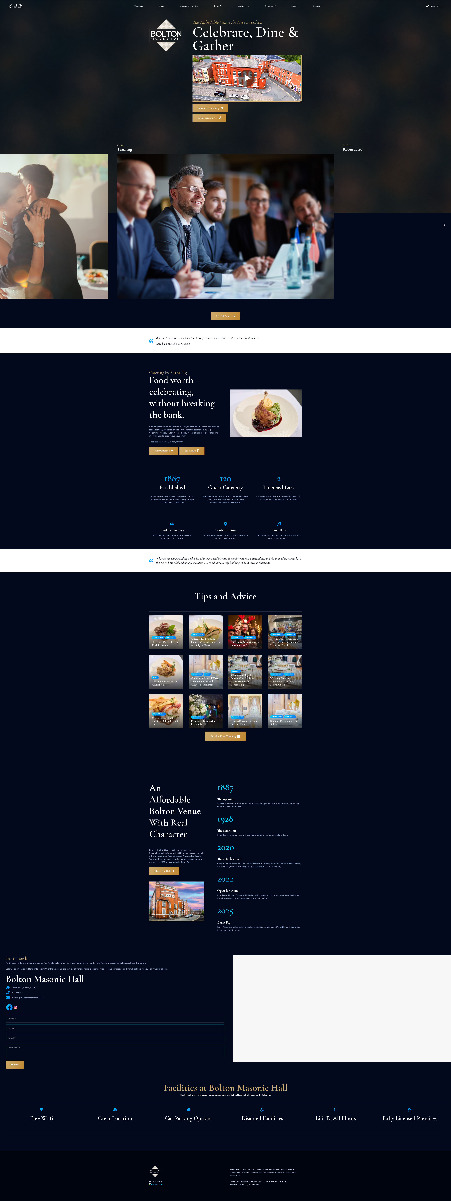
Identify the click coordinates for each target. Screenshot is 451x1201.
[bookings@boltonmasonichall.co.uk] (9, 998)
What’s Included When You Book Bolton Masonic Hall (165, 721)
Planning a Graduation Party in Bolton (203, 722)
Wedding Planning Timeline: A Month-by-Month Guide (282, 681)
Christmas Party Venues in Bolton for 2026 (245, 643)
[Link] (15, 6)
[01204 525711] (9, 993)
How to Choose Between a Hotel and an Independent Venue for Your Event (284, 642)
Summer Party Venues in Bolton (283, 722)
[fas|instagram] (15, 1008)
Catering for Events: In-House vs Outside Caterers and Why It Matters (205, 642)
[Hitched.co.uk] (156, 1184)
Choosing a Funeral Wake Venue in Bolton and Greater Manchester (204, 681)
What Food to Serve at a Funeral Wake (164, 683)
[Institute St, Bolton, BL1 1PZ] (9, 988)
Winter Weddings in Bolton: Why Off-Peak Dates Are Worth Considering (242, 680)
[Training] (225, 225)
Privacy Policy (155, 1181)
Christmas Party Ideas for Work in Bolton (165, 643)
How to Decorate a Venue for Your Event (244, 722)
